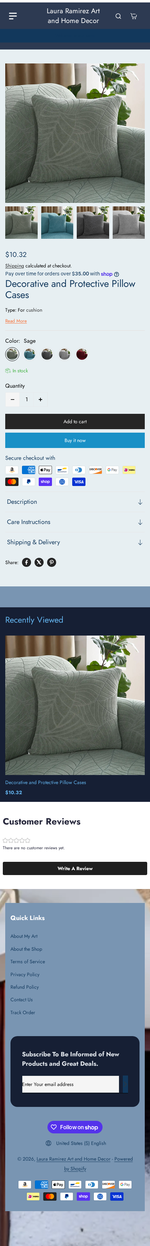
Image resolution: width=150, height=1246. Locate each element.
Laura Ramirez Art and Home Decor (74, 1158)
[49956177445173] (75, 133)
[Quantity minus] (13, 400)
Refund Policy (24, 986)
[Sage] (12, 354)
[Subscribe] (125, 1084)
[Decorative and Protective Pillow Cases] (75, 705)
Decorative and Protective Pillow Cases (45, 782)
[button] (75, 868)
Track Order (22, 1012)
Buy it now (75, 440)
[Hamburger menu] (13, 16)
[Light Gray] (65, 354)
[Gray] (47, 354)
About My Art (23, 936)
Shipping (14, 265)
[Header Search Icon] (118, 16)
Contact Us (21, 999)
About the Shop (26, 948)
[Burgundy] (82, 354)
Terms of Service (27, 961)
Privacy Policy (24, 974)
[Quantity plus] (40, 400)
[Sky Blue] (30, 354)
